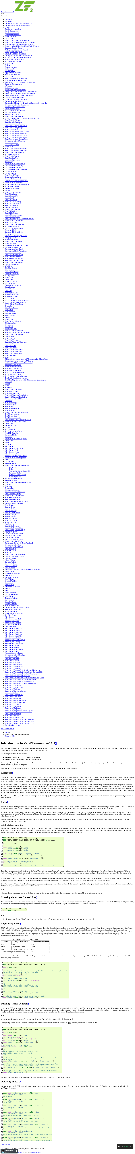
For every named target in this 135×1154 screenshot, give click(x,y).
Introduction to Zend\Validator (15, 554)
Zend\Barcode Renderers (13, 122)
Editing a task (9, 69)
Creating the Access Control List (20, 471)
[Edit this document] (9, 1151)
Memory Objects (10, 404)
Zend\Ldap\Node (11, 348)
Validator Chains (10, 602)
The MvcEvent (10, 429)
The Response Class (12, 294)
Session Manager (10, 511)
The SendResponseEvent (13, 431)
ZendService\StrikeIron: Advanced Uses (18, 712)
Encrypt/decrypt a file (12, 186)
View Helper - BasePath (13, 619)
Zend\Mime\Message (12, 408)
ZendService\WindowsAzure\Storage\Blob (19, 719)
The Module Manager (12, 414)
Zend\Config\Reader (12, 156)
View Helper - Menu (12, 452)
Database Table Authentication (15, 107)
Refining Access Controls (13, 478)
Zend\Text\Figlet (10, 549)
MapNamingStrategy (12, 537)
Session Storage (10, 514)
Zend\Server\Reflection (13, 497)
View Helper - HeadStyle (13, 634)
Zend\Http (8, 291)
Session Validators (11, 516)
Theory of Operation (12, 154)
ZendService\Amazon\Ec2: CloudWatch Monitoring (22, 670)
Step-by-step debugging (13, 74)
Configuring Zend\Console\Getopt (16, 181)
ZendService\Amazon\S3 (13, 664)
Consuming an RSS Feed (13, 247)
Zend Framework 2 (7, 12)
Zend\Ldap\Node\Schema (13, 351)
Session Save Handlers (12, 513)
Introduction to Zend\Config (14, 152)
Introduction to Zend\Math (14, 399)
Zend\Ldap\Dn (10, 344)
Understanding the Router (13, 48)
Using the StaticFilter (12, 274)
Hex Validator (9, 575)
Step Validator (9, 596)
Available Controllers (12, 433)
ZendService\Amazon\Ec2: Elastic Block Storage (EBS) (24, 672)
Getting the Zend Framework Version (17, 607)
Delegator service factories (14, 503)
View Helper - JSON (12, 645)
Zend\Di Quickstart (11, 211)
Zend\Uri (8, 552)
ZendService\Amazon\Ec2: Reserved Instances (20, 679)
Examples (8, 437)
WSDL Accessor (10, 522)
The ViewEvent (10, 615)
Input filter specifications (13, 321)
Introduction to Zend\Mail (13, 389)
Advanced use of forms (13, 285)
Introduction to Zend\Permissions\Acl (17, 465)
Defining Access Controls (17, 475)
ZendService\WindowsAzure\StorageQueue (19, 723)
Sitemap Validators (11, 594)
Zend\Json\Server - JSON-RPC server (17, 332)
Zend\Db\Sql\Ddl (11, 200)
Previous (7, 1144)
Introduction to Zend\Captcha (15, 141)
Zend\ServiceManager (12, 499)
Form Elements (10, 287)
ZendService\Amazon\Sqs (13, 666)
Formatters (8, 387)
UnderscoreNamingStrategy (14, 539)
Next (3, 1144)
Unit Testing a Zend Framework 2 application (20, 82)
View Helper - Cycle (12, 621)
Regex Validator (10, 592)
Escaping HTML (10, 230)
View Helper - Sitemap (12, 454)
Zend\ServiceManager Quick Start (16, 501)
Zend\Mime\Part (10, 410)
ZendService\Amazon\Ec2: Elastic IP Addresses (21, 674)
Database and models (12, 33)
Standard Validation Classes (14, 556)
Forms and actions (11, 37)
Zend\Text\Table (10, 551)
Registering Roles (15, 473)
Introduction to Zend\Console (15, 164)
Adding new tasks (11, 67)
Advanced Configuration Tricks (15, 90)
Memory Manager (11, 403)
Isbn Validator (9, 585)
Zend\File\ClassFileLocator (14, 260)
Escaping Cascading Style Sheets (16, 236)
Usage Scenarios (10, 355)
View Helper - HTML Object (15, 640)
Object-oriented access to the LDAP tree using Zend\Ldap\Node (26, 359)
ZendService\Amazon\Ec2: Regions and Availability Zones (24, 678)
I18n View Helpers (11, 308)
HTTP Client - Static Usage (14, 304)
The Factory (9, 162)
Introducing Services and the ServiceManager (20, 42)
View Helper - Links (12, 450)
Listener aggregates (11, 88)
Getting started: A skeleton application (17, 25)
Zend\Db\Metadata (11, 205)
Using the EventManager (13, 84)
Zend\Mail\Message (11, 391)
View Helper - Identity (12, 642)
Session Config (10, 507)
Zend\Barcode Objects (12, 120)
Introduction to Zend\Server (14, 495)
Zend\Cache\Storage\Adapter (14, 124)
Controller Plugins (11, 435)
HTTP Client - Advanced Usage (15, 302)
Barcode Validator (11, 562)
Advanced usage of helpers (14, 653)
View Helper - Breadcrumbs (14, 448)
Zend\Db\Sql (9, 198)
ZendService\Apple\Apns (13, 685)
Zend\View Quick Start (13, 609)
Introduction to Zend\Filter (14, 262)
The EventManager (11, 239)
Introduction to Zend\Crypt (14, 183)
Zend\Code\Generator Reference (16, 148)
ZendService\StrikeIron (13, 708)
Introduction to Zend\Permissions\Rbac (18, 482)
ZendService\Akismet (12, 661)
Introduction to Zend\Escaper (14, 224)
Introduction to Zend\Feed (13, 241)
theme (20, 1152)
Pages (7, 442)
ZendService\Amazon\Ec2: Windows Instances (20, 683)
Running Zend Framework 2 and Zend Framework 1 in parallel (26, 103)
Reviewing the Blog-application (15, 54)
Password (8, 190)
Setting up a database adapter (14, 97)
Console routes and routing (14, 165)
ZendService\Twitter (12, 716)
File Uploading (10, 283)
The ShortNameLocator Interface (16, 376)
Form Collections (11, 281)
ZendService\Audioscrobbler (14, 687)
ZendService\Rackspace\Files (15, 702)
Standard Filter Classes (12, 264)
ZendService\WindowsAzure (14, 717)
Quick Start (9, 279)
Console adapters (10, 171)
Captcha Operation (11, 143)
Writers (7, 384)
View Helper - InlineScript (14, 643)
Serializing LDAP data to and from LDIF (18, 363)
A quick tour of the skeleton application (18, 57)
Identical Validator (11, 581)
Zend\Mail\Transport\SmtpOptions (16, 395)
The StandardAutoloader (13, 367)
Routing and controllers (13, 29)
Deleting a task (10, 71)
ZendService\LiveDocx (13, 697)
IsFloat (7, 317)
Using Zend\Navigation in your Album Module (20, 92)
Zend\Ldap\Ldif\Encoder (13, 353)
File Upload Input (11, 323)
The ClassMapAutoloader (13, 368)
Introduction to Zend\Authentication (17, 105)
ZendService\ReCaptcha (13, 704)
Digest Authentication (12, 109)
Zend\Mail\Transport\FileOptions (16, 397)
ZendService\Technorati (13, 714)
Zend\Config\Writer (11, 158)
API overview (9, 336)
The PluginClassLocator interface (16, 378)
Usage (7, 459)
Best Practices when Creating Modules (18, 420)
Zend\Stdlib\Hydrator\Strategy (15, 530)
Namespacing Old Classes (13, 101)
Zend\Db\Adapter (11, 194)
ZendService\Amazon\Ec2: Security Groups (19, 681)
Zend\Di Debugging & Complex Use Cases (19, 219)
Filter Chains (9, 270)
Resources (12, 467)
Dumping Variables (11, 207)
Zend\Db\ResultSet (11, 196)
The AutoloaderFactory (13, 365)
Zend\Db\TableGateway (13, 202)
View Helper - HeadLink (13, 628)
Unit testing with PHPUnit (14, 547)
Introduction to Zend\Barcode (15, 116)
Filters (7, 385)
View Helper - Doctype (13, 623)
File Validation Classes (12, 573)
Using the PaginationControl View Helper (19, 95)
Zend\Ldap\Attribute (12, 340)
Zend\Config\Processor (12, 160)
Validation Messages (12, 606)
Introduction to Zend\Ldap (14, 334)
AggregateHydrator (11, 532)
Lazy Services (9, 505)
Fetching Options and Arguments (16, 179)
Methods (8, 484)
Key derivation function (13, 188)
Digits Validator (10, 571)
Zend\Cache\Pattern (11, 129)
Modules (8, 27)
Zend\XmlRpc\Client (12, 657)
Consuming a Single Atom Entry (16, 251)
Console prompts (10, 173)
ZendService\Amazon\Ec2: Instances (17, 676)
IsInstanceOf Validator (12, 587)
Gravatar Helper (10, 626)
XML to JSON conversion (14, 330)
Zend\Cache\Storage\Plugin (14, 128)
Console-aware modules (13, 167)
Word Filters (9, 266)
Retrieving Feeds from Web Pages (16, 245)
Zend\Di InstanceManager (13, 215)
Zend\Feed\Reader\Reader (14, 255)
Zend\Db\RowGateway (13, 203)
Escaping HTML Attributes (14, 232)
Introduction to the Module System (16, 412)
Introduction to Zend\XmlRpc (15, 655)
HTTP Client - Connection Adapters (17, 300)
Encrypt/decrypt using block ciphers (17, 184)
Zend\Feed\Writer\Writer (13, 257)
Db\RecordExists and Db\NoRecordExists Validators (22, 569)
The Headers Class (11, 296)
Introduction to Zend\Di (13, 209)
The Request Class (11, 293)
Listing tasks (9, 63)
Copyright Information (12, 725)
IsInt (6, 590)
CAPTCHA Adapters (12, 145)
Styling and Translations (13, 35)
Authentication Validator (13, 114)
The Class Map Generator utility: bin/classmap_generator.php (25, 380)
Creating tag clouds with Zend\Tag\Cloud (19, 543)
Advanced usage (10, 463)
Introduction (9, 147)
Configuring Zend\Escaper (14, 228)
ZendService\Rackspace (13, 698)
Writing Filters (10, 275)
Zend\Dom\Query (11, 222)
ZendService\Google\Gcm (14, 695)
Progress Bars (9, 488)
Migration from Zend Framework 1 (16, 99)
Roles (11, 469)
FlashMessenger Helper (13, 624)
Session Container (11, 509)
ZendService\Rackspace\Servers (15, 700)
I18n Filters (9, 310)
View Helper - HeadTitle (13, 636)
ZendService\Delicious (12, 689)
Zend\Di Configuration (12, 217)
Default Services (10, 425)
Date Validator (10, 568)
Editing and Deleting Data (13, 52)
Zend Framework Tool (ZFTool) (16, 78)
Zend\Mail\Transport (12, 393)
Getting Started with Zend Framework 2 (18, 23)
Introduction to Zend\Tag (13, 541)
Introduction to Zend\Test (13, 545)
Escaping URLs (10, 238)
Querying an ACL (15, 477)
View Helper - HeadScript (13, 632)
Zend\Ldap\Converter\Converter (16, 342)
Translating (8, 306)
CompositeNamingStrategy (14, 533)
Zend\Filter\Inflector (11, 272)
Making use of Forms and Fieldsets (16, 50)
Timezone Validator (11, 598)
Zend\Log (8, 382)
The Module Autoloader (13, 418)
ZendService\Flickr (11, 693)
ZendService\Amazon (12, 662)
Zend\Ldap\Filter (10, 346)
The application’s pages (13, 61)
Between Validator (11, 564)
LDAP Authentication (12, 112)
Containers (8, 444)
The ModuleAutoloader (13, 370)
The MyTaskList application (14, 59)
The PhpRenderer (11, 611)
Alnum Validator (10, 313)
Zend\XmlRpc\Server (12, 659)
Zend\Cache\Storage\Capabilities (16, 126)
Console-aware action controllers (16, 169)
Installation (8, 21)
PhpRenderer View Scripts (14, 613)
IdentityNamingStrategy (13, 535)
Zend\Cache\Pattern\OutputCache (16, 137)
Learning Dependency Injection (15, 80)
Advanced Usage (11, 329)
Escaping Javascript (11, 234)
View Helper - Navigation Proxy (16, 456)
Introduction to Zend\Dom (14, 220)
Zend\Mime (9, 406)
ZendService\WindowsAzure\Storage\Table (19, 721)
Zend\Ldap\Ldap (10, 338)
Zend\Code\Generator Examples (16, 150)
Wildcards (8, 86)
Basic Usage (9, 327)
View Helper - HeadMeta (13, 630)
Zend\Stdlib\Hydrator (12, 526)
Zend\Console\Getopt (12, 175)
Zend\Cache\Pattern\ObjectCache (16, 135)
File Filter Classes (11, 268)
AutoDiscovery (10, 524)
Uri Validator (9, 600)
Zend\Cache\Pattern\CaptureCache (16, 139)
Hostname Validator (11, 577)
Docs (7, 732)
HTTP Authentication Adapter (15, 110)
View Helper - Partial (12, 647)
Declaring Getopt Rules (13, 177)
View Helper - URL (11, 651)
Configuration (9, 461)
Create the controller (12, 31)
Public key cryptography (13, 192)
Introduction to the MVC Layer (15, 422)
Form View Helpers (11, 289)
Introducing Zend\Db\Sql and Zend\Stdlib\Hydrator (22, 46)
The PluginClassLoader (13, 374)
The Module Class (11, 416)
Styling (7, 65)
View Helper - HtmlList (13, 638)
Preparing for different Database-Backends (19, 44)
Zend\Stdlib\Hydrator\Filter (14, 528)
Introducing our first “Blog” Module (17, 40)
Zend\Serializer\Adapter (13, 494)
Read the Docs (36, 1152)
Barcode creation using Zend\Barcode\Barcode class (22, 118)
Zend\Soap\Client (11, 520)
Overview (8, 19)
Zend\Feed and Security (13, 253)
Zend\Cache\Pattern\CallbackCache (17, 131)
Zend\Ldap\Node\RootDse (14, 349)
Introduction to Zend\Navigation (16, 439)
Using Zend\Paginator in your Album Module (20, 93)
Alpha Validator (10, 315)
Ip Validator (9, 583)
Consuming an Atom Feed (14, 249)
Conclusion (9, 38)
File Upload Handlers (12, 490)
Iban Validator (9, 579)
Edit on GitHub (10, 736)
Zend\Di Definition (11, 213)
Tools (7, 357)
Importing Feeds (10, 243)
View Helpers (9, 446)
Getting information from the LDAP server (19, 361)
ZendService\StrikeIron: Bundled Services (19, 710)
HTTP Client (9, 298)
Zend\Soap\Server (11, 518)
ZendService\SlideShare (13, 706)
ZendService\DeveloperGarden (15, 691)
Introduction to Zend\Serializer (15, 492)
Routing (7, 427)
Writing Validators (11, 604)
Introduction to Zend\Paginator (15, 458)
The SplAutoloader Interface (14, 372)
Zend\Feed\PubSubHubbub (14, 258)
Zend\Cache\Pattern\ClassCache (15, 133)
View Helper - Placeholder (14, 649)
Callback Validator (11, 566)
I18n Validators (10, 312)
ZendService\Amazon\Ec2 (14, 668)
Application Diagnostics (13, 73)
